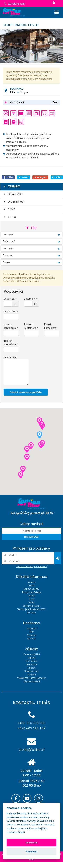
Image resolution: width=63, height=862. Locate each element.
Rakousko (31, 635)
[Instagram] (38, 798)
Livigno (24, 92)
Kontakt (31, 596)
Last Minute (31, 664)
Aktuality (31, 582)
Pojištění (32, 668)
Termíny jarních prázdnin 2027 (31, 609)
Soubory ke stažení (31, 606)
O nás (31, 599)
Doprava (31, 657)
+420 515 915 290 (31, 723)
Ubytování (31, 674)
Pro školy (31, 612)
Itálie (13, 92)
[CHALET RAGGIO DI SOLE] (31, 46)
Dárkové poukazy (31, 589)
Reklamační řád (31, 671)
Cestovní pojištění (31, 654)
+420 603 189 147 (31, 728)
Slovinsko (31, 638)
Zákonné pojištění (31, 681)
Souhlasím (31, 842)
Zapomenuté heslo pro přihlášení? (31, 566)
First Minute (31, 661)
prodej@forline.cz (31, 750)
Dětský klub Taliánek (31, 592)
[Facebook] (15, 798)
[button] (31, 242)
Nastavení (31, 851)
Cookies (31, 585)
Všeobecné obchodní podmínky (31, 678)
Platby (31, 602)
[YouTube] (27, 798)
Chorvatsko (31, 628)
